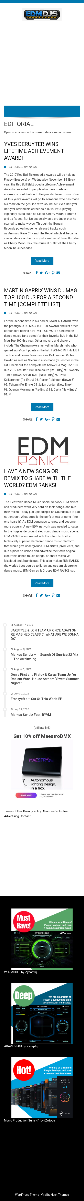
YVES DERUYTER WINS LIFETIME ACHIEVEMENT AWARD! (34, 151)
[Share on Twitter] (41, 273)
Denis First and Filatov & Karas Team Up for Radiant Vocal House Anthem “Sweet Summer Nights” (45, 679)
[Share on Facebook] (36, 273)
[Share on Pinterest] (53, 273)
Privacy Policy (32, 811)
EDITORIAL (14, 167)
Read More (42, 261)
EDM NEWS (29, 167)
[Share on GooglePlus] (47, 273)
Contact (25, 816)
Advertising (12, 816)
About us (48, 811)
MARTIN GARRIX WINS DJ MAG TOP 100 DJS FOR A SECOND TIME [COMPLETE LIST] (40, 297)
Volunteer (62, 811)
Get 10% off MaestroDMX (42, 736)
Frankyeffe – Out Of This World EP (36, 699)
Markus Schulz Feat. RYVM (31, 715)
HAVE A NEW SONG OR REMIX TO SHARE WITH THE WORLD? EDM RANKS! (37, 478)
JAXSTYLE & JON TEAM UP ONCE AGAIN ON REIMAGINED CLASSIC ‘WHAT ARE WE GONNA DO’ (44, 634)
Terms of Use (13, 811)
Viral (44, 1194)
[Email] (58, 273)
